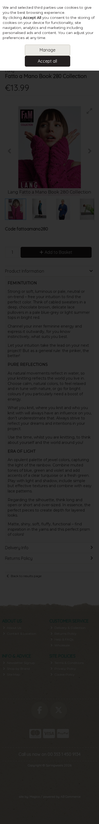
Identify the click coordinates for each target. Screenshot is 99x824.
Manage (47, 50)
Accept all (47, 61)
